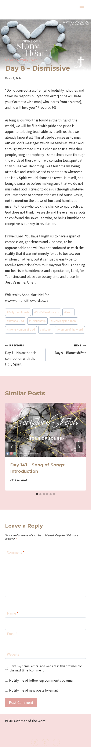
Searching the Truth (63, 321)
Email (12, 633)
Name (12, 613)
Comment (15, 552)
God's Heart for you (46, 312)
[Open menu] (81, 6)
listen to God (15, 321)
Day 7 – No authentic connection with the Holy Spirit (20, 355)
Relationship (37, 321)
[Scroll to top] (81, 741)
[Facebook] (34, 742)
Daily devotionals (18, 312)
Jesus (68, 312)
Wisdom (45, 329)
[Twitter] (45, 742)
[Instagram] (56, 742)
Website (13, 654)
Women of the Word (70, 329)
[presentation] (45, 430)
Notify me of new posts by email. (33, 690)
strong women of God (21, 329)
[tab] (37, 494)
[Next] (79, 447)
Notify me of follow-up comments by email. (42, 680)
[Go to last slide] (11, 447)
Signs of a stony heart (21, 60)
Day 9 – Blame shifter (70, 349)
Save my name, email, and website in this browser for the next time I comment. (46, 668)
